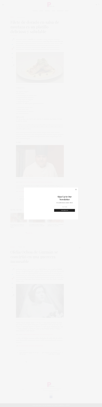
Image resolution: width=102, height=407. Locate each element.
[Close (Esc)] (76, 189)
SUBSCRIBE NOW (64, 210)
